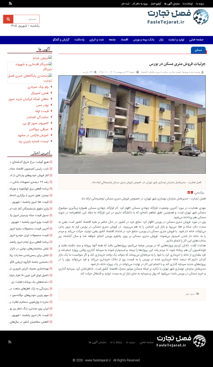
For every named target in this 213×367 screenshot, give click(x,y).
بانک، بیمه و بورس (143, 39)
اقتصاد (124, 39)
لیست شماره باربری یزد (34, 141)
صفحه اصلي (147, 342)
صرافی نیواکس (40, 129)
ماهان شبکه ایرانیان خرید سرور (30, 99)
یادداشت (79, 39)
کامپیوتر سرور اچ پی (37, 123)
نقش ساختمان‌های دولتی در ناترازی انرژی (24, 248)
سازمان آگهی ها (172, 4)
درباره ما (200, 4)
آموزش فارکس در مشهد (34, 135)
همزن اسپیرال (41, 93)
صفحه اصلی (196, 39)
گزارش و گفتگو (61, 39)
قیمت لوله (43, 111)
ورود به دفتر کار (140, 4)
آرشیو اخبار (156, 4)
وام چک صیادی (39, 87)
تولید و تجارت (176, 39)
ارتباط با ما (188, 4)
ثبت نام (125, 4)
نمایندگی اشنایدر (39, 117)
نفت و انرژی (96, 39)
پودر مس (43, 105)
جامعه (112, 39)
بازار (161, 39)
